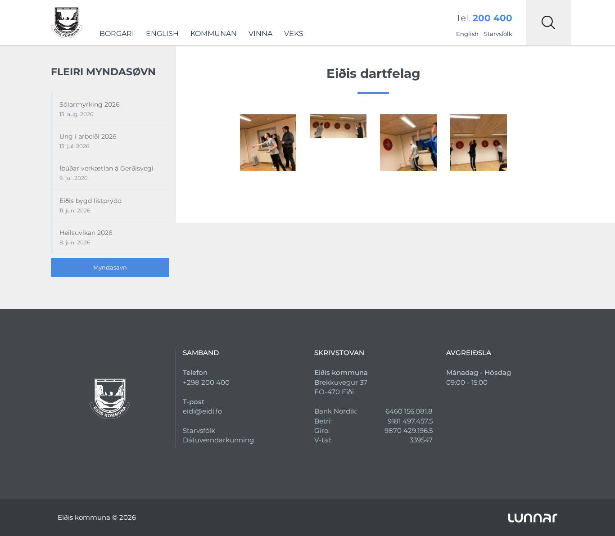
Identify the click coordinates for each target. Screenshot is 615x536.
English (162, 33)
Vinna (260, 33)
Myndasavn (110, 267)
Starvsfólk (498, 33)
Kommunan (213, 33)
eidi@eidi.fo (202, 411)
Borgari (116, 33)
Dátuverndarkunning (218, 440)
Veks (293, 33)
